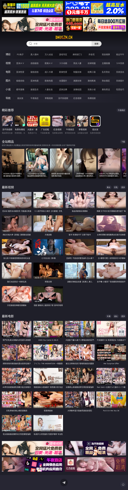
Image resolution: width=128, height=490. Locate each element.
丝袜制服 (92, 63)
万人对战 (49, 54)
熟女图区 (106, 80)
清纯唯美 (92, 80)
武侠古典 (63, 89)
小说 (8, 89)
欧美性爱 (63, 72)
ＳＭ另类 (120, 63)
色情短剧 (92, 98)
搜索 (96, 43)
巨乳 (116, 187)
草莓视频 (49, 98)
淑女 (116, 316)
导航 (8, 98)
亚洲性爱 (20, 72)
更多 (123, 187)
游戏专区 (63, 54)
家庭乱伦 (34, 89)
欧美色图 (49, 80)
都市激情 (20, 89)
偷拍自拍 (34, 72)
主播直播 (106, 63)
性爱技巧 (120, 89)
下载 (123, 141)
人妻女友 (49, 89)
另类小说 (92, 89)
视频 (8, 63)
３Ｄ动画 (63, 63)
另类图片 (120, 80)
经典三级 (92, 72)
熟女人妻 (77, 63)
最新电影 (8, 316)
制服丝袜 (77, 72)
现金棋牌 (106, 54)
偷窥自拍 (20, 80)
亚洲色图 (34, 80)
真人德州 (34, 54)
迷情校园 (77, 89)
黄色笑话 (106, 89)
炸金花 (92, 54)
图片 (8, 80)
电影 (8, 72)
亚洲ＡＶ (20, 63)
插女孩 (20, 98)
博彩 (8, 54)
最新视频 (8, 187)
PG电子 (20, 54)
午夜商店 (34, 98)
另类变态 (120, 72)
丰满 (108, 316)
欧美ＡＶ (49, 63)
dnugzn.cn (64, 37)
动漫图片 (63, 80)
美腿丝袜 (77, 80)
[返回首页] (123, 485)
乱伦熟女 (106, 72)
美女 (108, 187)
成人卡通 (49, 72)
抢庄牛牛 (120, 54)
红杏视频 (77, 98)
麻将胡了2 (77, 54)
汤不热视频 (63, 98)
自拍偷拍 (34, 63)
